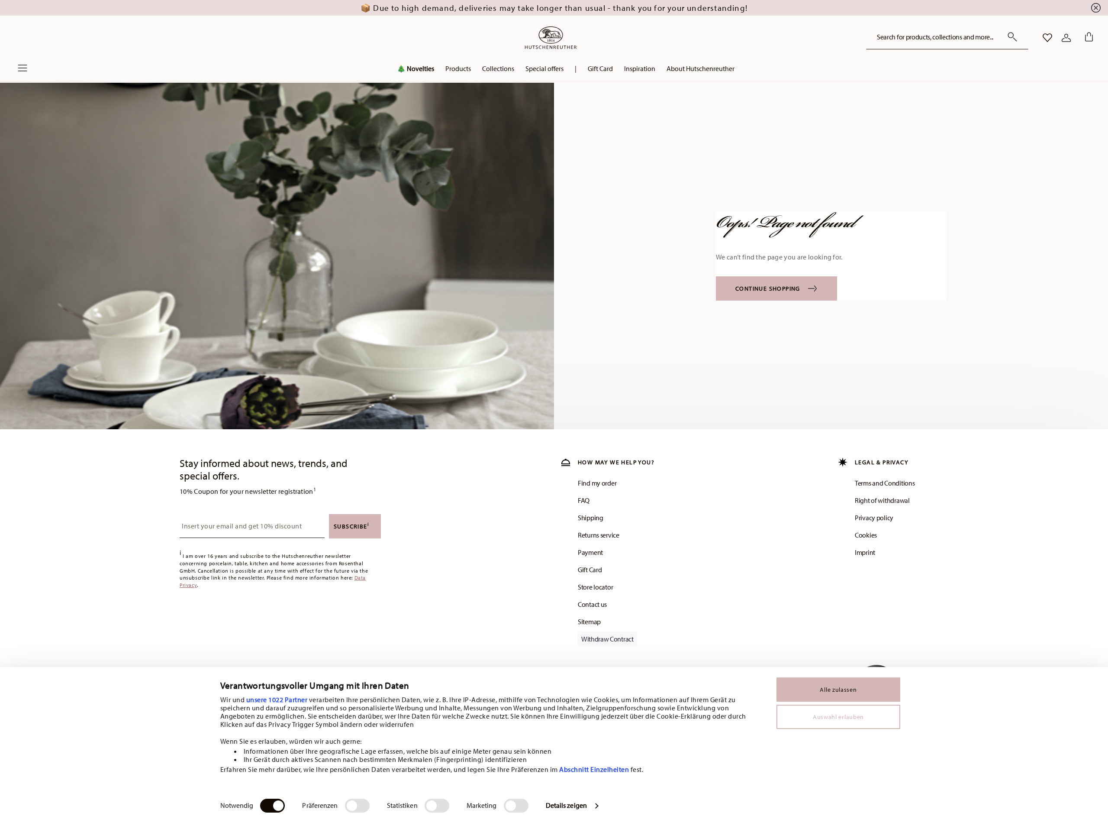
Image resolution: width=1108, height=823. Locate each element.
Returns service (598, 535)
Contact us (592, 604)
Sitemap (589, 621)
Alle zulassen (838, 689)
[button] (458, 70)
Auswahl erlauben (838, 717)
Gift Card (590, 569)
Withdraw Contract (607, 639)
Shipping (590, 517)
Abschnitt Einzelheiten (594, 769)
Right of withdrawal (882, 500)
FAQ (583, 500)
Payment (590, 552)
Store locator (595, 587)
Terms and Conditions (885, 483)
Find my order (597, 483)
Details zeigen (566, 805)
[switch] (357, 806)
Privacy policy (874, 517)
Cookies (866, 535)
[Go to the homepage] (550, 37)
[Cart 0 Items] (1087, 38)
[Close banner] (1096, 8)
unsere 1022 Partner (277, 699)
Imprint (865, 552)
